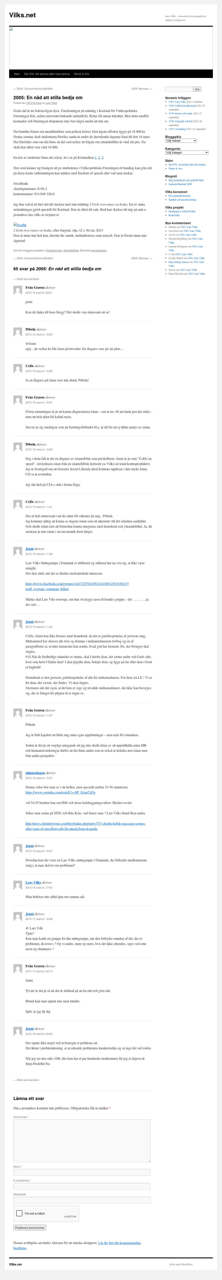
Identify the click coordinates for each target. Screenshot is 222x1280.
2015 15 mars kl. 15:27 (39, 851)
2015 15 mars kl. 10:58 (39, 449)
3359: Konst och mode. (181, 113)
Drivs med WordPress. (181, 1264)
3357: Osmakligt (177, 129)
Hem (17, 74)
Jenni (30, 548)
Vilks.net (22, 14)
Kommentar (21, 1117)
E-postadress (22, 1180)
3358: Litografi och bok (181, 121)
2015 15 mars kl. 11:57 (39, 715)
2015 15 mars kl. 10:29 (39, 371)
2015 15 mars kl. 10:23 (39, 334)
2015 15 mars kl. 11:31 (39, 507)
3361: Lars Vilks (177, 101)
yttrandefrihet (71, 250)
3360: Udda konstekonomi (182, 105)
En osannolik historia (179, 195)
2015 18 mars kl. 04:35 (39, 1033)
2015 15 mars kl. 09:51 (39, 292)
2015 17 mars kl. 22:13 (39, 971)
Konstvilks (174, 215)
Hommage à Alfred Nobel (182, 211)
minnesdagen (35, 772)
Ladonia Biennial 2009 (180, 184)
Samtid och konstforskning (182, 199)
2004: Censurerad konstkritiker (33, 88)
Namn (17, 1166)
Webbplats (19, 1194)
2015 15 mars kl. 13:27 (39, 778)
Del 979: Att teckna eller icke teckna (47, 74)
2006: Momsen (141, 88)
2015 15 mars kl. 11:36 (39, 554)
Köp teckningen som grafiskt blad (186, 180)
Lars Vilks (51, 103)
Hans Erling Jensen (179, 262)
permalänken (99, 250)
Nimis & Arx (81, 74)
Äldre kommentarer (26, 279)
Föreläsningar (54, 250)
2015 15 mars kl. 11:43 (39, 627)
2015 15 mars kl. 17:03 (39, 887)
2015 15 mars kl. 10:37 (39, 402)
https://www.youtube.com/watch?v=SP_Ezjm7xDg (61, 792)
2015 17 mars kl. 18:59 (39, 919)
